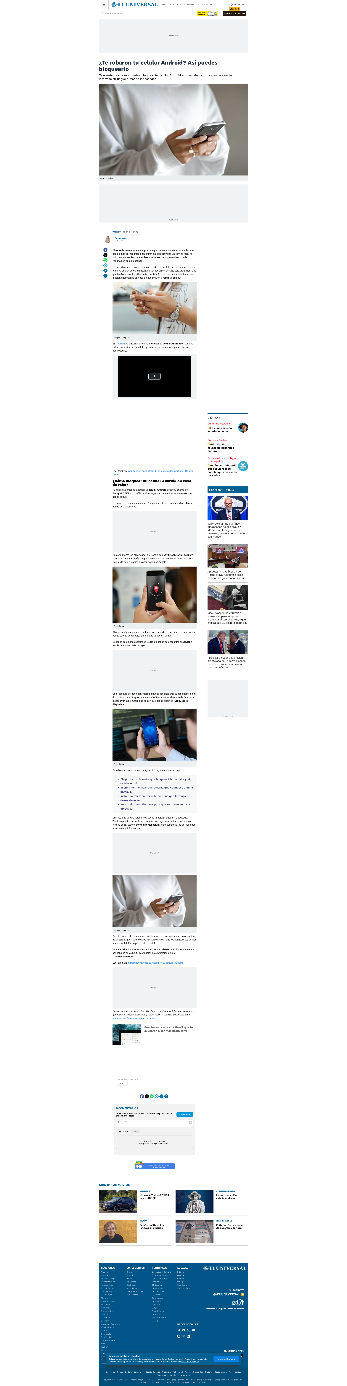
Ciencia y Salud (108, 1340)
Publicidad (178, 1372)
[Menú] (104, 4)
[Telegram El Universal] (178, 1331)
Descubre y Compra (161, 1272)
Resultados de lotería (159, 1319)
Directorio (110, 1372)
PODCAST (180, 5)
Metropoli (105, 1304)
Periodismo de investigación (108, 1283)
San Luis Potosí (184, 1288)
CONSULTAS (207, 5)
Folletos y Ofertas (160, 1275)
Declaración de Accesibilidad (228, 1372)
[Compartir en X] (105, 255)
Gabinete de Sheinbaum (107, 1293)
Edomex (181, 1272)
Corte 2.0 (105, 1275)
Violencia (166, 1372)
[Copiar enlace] (105, 271)
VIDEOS (171, 5)
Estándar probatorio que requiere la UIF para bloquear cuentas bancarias (222, 470)
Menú (103, 1350)
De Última (131, 1282)
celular (122, 1084)
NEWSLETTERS (193, 5)
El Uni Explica (108, 1288)
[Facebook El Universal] (183, 1331)
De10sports (157, 1298)
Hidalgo (181, 1282)
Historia (208, 1372)
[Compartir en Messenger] (105, 265)
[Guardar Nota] (105, 276)
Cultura (104, 1330)
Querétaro (182, 1285)
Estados (105, 1308)
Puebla (180, 1278)
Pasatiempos (158, 1311)
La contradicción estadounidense (220, 429)
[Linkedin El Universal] (188, 1336)
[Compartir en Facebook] (105, 250)
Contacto (185, 1375)
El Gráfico (157, 1295)
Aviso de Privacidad (194, 1372)
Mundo (104, 1298)
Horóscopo (157, 1314)
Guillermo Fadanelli (219, 423)
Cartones (105, 1317)
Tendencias (106, 1337)
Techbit (117, 232)
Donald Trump (108, 1301)
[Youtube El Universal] (194, 1331)
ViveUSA (156, 1304)
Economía (106, 1321)
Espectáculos (107, 1327)
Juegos (155, 1308)
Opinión (214, 417)
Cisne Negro (132, 1295)
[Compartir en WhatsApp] (105, 260)
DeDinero (156, 1301)
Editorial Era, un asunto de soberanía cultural (221, 448)
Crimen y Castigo (218, 440)
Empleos (156, 1282)
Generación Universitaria (158, 1290)
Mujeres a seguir (109, 1278)
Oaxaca (180, 1275)
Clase (129, 1272)
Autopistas (131, 1288)
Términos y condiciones (168, 1375)
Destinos (130, 1285)
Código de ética (153, 1372)
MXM (163, 5)
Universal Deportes (110, 1324)
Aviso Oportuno (159, 1278)
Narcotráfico (107, 1311)
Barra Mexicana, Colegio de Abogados (222, 459)
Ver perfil (120, 240)
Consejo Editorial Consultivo (130, 1372)
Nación (104, 1272)
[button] (234, 13)
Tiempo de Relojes (135, 1291)
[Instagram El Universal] (178, 1336)
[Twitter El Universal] (188, 1331)
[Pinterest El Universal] (183, 1336)
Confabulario (107, 1334)
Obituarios (157, 1285)
